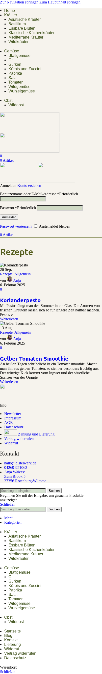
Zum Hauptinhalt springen (59, 2)
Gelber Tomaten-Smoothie (34, 358)
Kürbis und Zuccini (24, 69)
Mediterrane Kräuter (25, 37)
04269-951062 (15, 467)
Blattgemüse (19, 55)
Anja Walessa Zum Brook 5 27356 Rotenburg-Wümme (25, 476)
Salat (13, 78)
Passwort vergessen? (16, 226)
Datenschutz (14, 427)
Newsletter (12, 414)
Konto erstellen (29, 185)
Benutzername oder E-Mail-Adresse (39, 194)
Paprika (15, 73)
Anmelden (9, 217)
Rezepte (6, 274)
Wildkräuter (18, 42)
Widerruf (11, 443)
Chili (12, 60)
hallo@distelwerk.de (20, 463)
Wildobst (16, 105)
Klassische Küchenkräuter (31, 33)
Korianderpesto (20, 300)
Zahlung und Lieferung (36, 434)
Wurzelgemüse (21, 91)
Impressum (12, 418)
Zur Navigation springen (19, 2)
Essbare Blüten (21, 28)
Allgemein (22, 274)
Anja (17, 280)
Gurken (14, 64)
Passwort (18, 208)
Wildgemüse (19, 87)
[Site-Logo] (29, 131)
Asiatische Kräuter (24, 19)
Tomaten (16, 82)
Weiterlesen (9, 319)
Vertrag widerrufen (19, 438)
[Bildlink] (42, 397)
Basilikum (17, 24)
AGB (8, 422)
